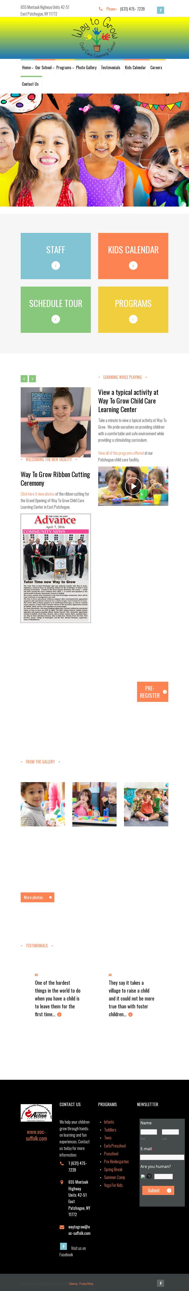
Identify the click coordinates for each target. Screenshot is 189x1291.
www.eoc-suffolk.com (36, 1135)
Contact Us (30, 84)
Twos (107, 1138)
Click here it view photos (38, 494)
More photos (33, 897)
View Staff (128, 186)
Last (164, 1138)
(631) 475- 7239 (132, 9)
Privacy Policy (86, 1283)
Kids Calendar (135, 67)
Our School (43, 67)
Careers (156, 67)
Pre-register (150, 691)
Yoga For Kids (113, 1185)
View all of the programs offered (121, 453)
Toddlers (110, 1130)
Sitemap (73, 1283)
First (143, 1138)
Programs (63, 67)
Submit (154, 1190)
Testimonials (110, 67)
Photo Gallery (86, 67)
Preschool (111, 1154)
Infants (109, 1122)
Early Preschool (115, 1146)
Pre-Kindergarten (116, 1161)
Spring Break (113, 1169)
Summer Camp (114, 1177)
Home (26, 67)
